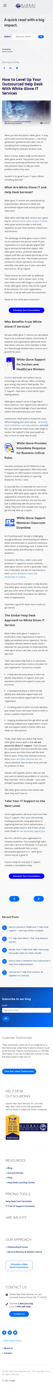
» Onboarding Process (17, 1247)
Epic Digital (10, 1380)
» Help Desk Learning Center (20, 1182)
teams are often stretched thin (24, 759)
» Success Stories (14, 1173)
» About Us (7, 1348)
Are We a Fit (16, 1217)
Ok (41, 36)
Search (7, 37)
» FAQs (9, 1178)
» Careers (7, 1353)
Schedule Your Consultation (26, 310)
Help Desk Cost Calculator (19, 1201)
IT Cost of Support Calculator (20, 1206)
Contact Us (19, 1314)
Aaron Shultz (7, 52)
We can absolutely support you (31, 831)
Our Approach (18, 1240)
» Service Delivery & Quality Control (24, 1252)
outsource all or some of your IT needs (29, 221)
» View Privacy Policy (12, 1341)
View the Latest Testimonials (19, 1071)
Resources (15, 1160)
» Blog (9, 1168)
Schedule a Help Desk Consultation (19, 1265)
